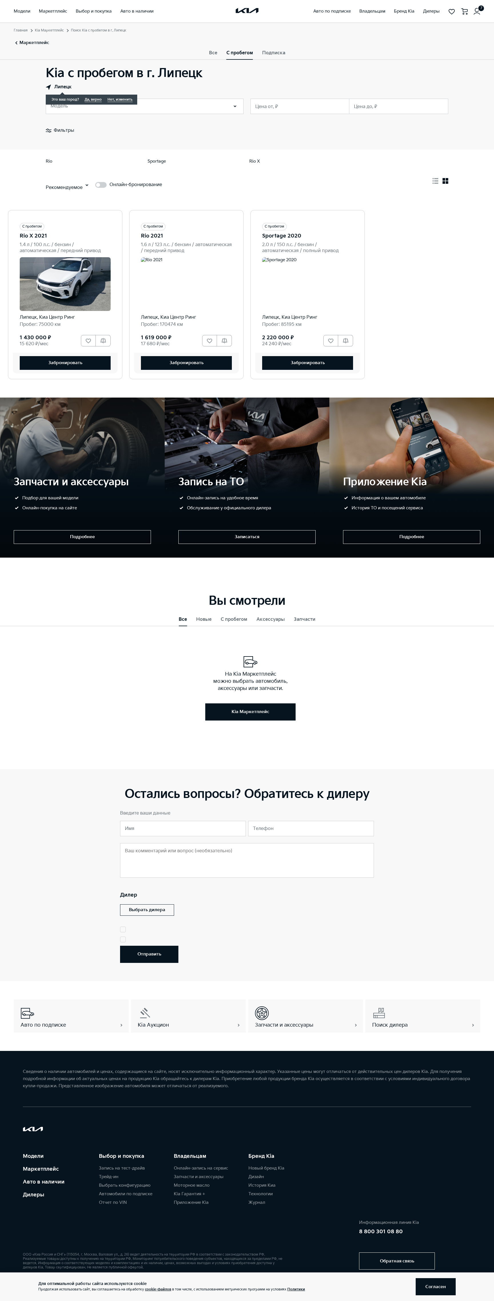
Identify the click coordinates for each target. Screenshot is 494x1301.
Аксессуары (270, 619)
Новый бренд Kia (266, 1168)
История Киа (262, 1185)
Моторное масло (192, 1185)
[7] (476, 11)
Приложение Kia (191, 1202)
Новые (204, 619)
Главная (21, 30)
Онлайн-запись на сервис (201, 1168)
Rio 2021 (152, 236)
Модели (33, 1156)
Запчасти (304, 619)
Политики (296, 1289)
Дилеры (33, 1195)
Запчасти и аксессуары (199, 1177)
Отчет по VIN (113, 1202)
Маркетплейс (41, 1169)
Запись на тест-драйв (122, 1168)
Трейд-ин (108, 1177)
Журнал (256, 1202)
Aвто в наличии (44, 1182)
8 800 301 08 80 (381, 1232)
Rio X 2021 (33, 236)
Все (213, 53)
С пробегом (239, 53)
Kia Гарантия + (189, 1194)
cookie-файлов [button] (158, 1289)
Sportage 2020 (281, 236)
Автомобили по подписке (125, 1194)
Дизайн (256, 1177)
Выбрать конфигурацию (124, 1185)
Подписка (273, 53)
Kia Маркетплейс (49, 30)
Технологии (260, 1194)
